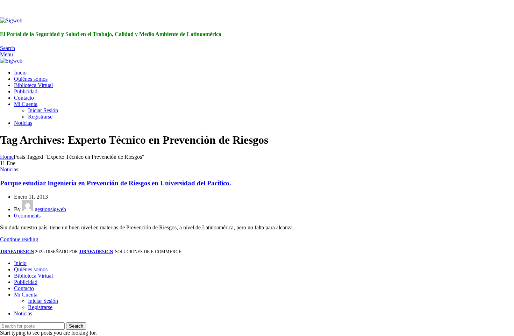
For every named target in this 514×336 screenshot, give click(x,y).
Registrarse (40, 117)
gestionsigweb (50, 209)
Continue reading (19, 239)
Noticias (9, 169)
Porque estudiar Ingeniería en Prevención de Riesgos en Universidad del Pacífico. (115, 183)
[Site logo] (11, 20)
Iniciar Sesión (43, 110)
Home (7, 157)
